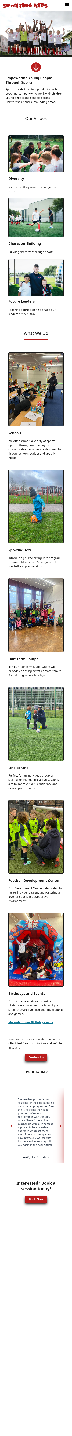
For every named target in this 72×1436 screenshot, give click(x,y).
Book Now (36, 1199)
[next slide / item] (59, 1126)
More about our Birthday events (30, 1022)
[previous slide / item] (12, 1126)
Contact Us (36, 1057)
